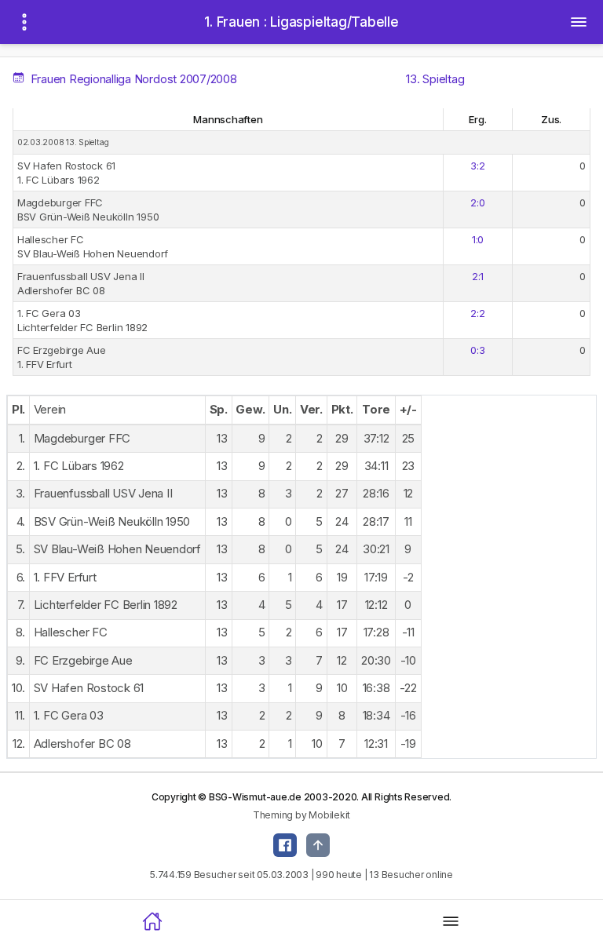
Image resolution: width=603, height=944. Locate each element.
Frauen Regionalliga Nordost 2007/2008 (131, 78)
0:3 (477, 350)
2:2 (477, 313)
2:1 (478, 276)
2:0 (477, 202)
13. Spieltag (435, 78)
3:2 (477, 165)
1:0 (478, 239)
